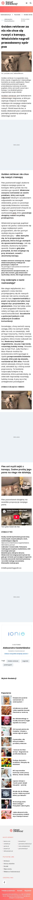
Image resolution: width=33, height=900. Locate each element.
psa (14, 213)
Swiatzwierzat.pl (6, 14)
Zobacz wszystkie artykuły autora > (16, 654)
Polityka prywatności (8, 890)
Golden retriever (8, 96)
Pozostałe (17, 14)
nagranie (25, 661)
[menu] (27, 3)
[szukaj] (31, 3)
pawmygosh (8, 665)
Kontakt (19, 890)
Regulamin (28, 890)
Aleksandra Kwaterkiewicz (9, 20)
